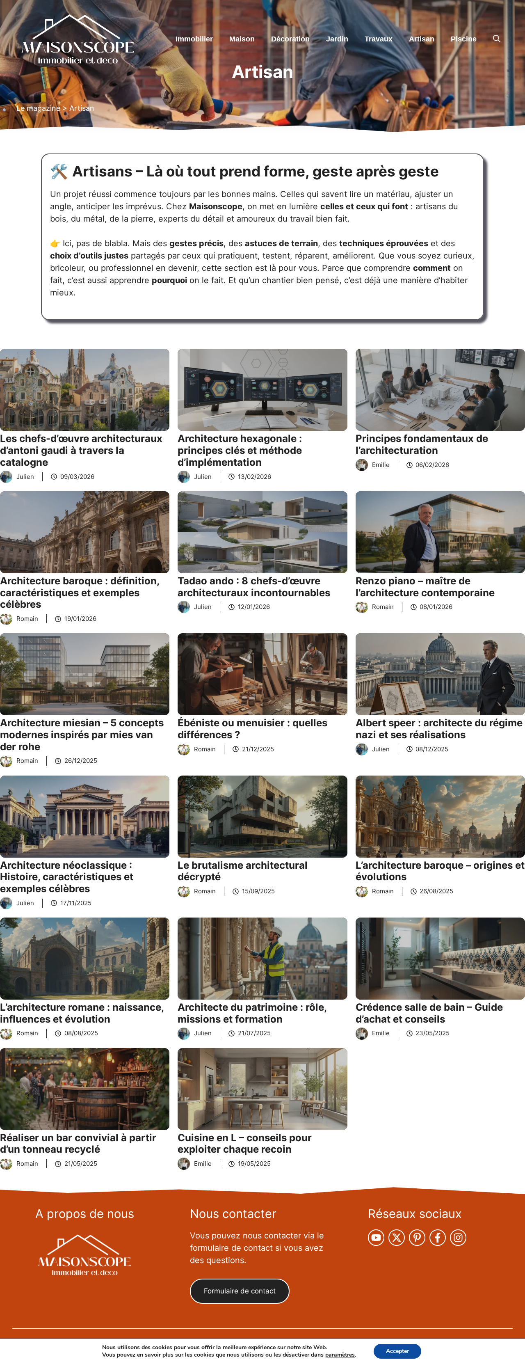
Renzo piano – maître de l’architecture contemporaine (425, 587)
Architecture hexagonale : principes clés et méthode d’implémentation (240, 450)
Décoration (290, 39)
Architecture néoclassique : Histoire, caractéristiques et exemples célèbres (66, 877)
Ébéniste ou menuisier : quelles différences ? (252, 729)
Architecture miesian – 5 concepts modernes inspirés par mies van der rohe (82, 735)
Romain (27, 618)
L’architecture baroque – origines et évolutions (440, 871)
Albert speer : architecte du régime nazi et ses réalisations (439, 729)
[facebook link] (437, 1237)
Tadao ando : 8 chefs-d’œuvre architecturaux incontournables (254, 587)
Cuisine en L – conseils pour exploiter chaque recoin (245, 1144)
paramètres (340, 1355)
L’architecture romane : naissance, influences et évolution (82, 1013)
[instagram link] (376, 1237)
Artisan (421, 39)
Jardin (337, 39)
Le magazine (38, 108)
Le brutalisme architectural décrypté (243, 871)
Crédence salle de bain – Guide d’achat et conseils (429, 1013)
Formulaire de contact (240, 1291)
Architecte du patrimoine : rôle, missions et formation (252, 1013)
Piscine (464, 39)
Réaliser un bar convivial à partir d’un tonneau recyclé (78, 1144)
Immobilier (194, 39)
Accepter (397, 1351)
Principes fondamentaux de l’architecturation (422, 444)
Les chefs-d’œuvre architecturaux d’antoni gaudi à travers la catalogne (81, 450)
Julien (25, 477)
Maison (242, 39)
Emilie (381, 465)
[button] (497, 39)
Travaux (379, 39)
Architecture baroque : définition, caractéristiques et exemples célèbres (79, 593)
